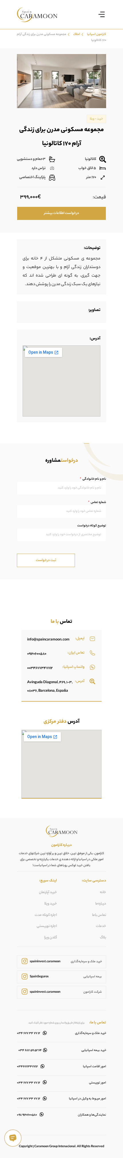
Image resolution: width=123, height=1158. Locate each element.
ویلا (92, 118)
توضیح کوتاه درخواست (91, 526)
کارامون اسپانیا (96, 34)
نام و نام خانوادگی (94, 479)
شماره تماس (98, 503)
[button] (101, 14)
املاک (76, 34)
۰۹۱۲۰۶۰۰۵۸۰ (36, 654)
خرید (100, 118)
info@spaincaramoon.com (48, 640)
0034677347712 (40, 668)
